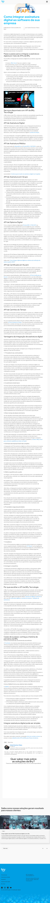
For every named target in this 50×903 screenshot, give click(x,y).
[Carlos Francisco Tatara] (6, 749)
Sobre (5, 742)
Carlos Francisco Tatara (16, 745)
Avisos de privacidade (5, 877)
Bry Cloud (3, 883)
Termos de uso (4, 874)
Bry (14, 746)
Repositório (3, 879)
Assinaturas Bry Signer (5, 881)
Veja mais (5, 848)
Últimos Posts (10, 742)
